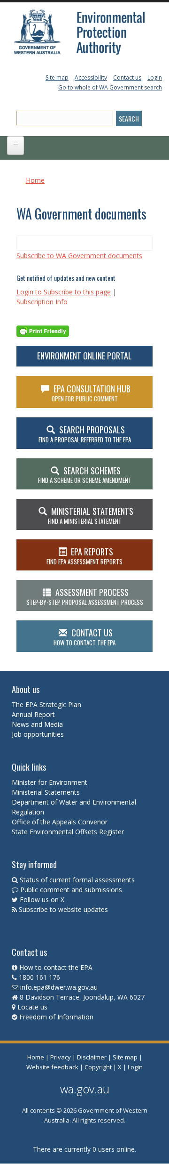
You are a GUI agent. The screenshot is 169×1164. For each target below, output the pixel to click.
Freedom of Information (56, 1016)
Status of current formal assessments (77, 879)
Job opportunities (38, 734)
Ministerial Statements (47, 792)
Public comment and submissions (71, 889)
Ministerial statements (90, 515)
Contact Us (84, 637)
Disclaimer (92, 1057)
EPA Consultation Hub (91, 393)
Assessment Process (84, 596)
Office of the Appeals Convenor (60, 821)
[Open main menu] (15, 145)
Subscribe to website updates (63, 909)
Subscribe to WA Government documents (79, 255)
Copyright (98, 1067)
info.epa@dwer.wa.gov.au (59, 987)
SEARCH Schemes (84, 474)
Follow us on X (42, 899)
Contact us (127, 77)
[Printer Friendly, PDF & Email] (42, 330)
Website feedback (52, 1067)
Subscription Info (42, 301)
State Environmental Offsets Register (68, 831)
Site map (57, 77)
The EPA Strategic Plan (46, 704)
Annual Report (34, 714)
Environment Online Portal (84, 356)
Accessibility (91, 77)
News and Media (37, 724)
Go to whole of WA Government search (110, 87)
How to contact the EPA (55, 967)
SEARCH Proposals (84, 433)
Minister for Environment (49, 782)
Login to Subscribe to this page (63, 291)
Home (35, 180)
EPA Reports (84, 555)
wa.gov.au (84, 1089)
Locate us (32, 1006)
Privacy (60, 1057)
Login (154, 77)
